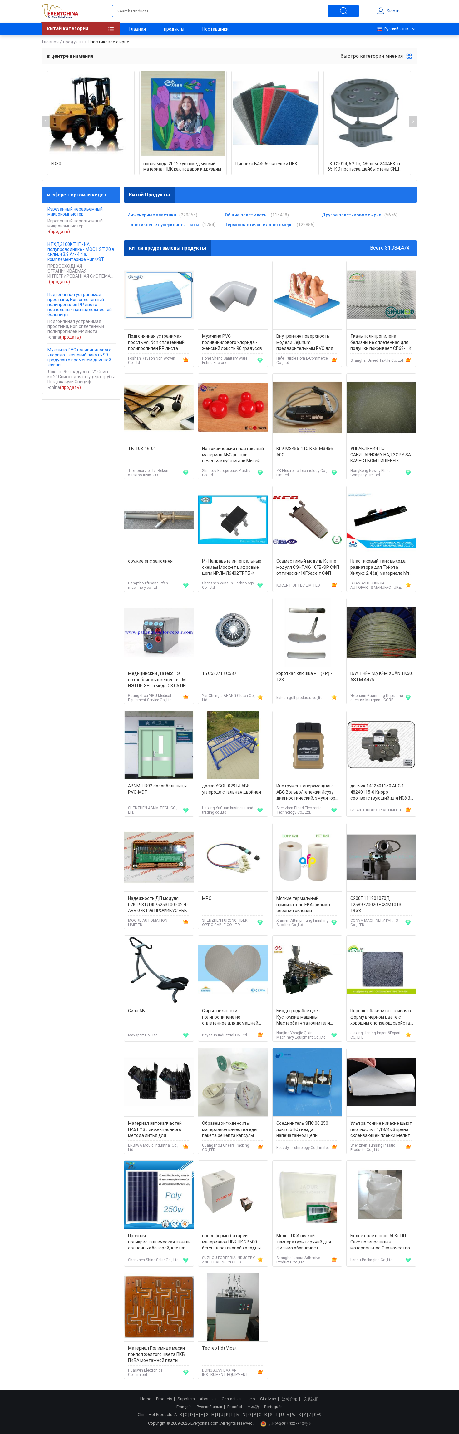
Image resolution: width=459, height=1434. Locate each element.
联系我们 (311, 1399)
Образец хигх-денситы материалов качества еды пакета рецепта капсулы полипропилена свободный (230, 1130)
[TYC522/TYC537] (233, 632)
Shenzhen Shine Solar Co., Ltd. (154, 1260)
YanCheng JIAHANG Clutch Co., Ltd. (228, 697)
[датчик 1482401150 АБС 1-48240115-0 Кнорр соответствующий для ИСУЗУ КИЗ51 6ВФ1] (381, 745)
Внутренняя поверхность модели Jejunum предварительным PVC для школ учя (304, 343)
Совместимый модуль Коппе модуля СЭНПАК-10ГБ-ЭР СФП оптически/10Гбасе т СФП (307, 567)
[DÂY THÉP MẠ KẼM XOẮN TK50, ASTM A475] (381, 632)
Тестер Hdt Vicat (219, 1348)
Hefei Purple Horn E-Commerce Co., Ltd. (302, 360)
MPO (207, 898)
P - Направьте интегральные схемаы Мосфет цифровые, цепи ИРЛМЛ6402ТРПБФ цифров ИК (231, 567)
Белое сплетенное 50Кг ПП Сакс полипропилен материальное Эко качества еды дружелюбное (380, 1242)
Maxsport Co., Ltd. (143, 1035)
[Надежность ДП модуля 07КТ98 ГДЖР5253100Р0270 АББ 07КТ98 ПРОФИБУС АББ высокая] (159, 857)
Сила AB (136, 1010)
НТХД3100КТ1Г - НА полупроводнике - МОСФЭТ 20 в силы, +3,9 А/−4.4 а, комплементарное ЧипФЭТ (80, 252)
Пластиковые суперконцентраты (163, 224)
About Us (208, 1399)
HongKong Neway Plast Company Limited (370, 473)
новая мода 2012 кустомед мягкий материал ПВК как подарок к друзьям (182, 166)
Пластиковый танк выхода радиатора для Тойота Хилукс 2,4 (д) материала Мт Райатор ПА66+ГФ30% (380, 567)
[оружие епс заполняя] (159, 520)
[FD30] (90, 113)
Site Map (268, 1399)
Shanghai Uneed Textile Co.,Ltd (376, 360)
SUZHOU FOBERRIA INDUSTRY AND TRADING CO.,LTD (228, 1260)
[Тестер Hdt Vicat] (233, 1307)
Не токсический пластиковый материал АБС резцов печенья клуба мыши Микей (233, 454)
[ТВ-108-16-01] (159, 408)
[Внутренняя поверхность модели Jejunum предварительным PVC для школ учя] (307, 295)
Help (251, 1399)
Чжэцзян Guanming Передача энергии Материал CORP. (376, 697)
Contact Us (232, 1399)
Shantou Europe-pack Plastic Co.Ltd (226, 473)
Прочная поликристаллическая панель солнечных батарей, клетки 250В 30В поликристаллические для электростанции (159, 1242)
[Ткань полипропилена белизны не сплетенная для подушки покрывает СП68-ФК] (381, 295)
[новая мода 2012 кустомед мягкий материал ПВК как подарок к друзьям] (183, 113)
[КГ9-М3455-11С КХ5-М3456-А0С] (307, 408)
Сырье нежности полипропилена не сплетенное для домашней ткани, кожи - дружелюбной (230, 1017)
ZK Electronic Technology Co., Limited (301, 473)
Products (164, 1399)
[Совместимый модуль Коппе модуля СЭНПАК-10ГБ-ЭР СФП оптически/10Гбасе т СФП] (307, 520)
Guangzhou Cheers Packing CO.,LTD (225, 1147)
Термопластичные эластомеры (259, 224)
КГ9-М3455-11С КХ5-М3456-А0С (305, 451)
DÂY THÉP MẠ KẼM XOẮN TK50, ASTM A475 (381, 676)
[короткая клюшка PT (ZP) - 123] (307, 632)
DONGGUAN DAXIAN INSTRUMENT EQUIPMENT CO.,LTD (225, 1372)
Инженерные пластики (151, 214)
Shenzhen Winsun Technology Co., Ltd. (228, 585)
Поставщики (215, 29)
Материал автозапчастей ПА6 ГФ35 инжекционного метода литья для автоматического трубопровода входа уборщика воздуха (155, 1130)
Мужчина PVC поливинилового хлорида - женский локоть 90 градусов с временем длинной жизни (79, 357)
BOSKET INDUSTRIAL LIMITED (376, 810)
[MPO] (233, 857)
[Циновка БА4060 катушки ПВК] (275, 113)
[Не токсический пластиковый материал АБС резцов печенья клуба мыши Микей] (233, 408)
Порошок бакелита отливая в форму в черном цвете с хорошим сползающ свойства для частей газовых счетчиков (381, 1017)
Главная (137, 29)
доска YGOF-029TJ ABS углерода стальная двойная (231, 789)
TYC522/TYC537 (219, 673)
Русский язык (396, 29)
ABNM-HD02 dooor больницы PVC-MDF (157, 789)
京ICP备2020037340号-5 (289, 1423)
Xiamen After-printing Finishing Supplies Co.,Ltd (302, 922)
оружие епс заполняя (150, 560)
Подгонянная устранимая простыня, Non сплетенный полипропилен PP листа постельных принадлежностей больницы (79, 304)
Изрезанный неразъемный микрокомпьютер (75, 211)
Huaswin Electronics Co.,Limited (145, 1372)
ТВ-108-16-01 (142, 448)
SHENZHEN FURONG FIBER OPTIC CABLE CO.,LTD (225, 922)
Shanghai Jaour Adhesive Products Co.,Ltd (298, 1260)
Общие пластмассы (246, 214)
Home (145, 1399)
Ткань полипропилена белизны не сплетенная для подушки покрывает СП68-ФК (381, 342)
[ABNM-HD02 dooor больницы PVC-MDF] (159, 745)
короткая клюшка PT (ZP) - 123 (304, 676)
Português (273, 1407)
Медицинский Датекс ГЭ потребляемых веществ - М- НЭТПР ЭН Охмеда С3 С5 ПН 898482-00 (157, 680)
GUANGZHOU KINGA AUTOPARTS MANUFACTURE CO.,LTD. (375, 585)
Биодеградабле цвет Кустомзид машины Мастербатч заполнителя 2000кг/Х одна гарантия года (306, 1017)
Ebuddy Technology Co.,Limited (303, 1147)
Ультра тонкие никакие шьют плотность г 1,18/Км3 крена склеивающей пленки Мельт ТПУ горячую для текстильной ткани (381, 1130)
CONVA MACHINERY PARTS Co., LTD (374, 922)
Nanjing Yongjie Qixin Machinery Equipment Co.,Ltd (301, 1035)
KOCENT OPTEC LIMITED (298, 585)
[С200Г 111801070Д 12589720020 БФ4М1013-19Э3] (381, 857)
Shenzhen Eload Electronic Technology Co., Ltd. (298, 810)
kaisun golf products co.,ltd (299, 698)
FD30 (56, 163)
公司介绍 (289, 1399)
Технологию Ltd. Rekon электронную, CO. (148, 473)
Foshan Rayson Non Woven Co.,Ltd (151, 360)
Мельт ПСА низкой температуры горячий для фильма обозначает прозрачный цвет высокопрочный (303, 1242)
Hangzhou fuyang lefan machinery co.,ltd (148, 585)
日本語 (253, 1407)
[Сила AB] (159, 970)
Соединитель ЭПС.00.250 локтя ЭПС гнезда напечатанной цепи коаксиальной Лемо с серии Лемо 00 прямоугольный (305, 1130)
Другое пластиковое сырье (351, 214)
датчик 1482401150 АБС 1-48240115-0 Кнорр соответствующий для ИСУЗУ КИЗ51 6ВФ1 (381, 792)
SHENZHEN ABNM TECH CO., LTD (152, 810)
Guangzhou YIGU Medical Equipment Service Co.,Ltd (150, 697)
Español (234, 1407)
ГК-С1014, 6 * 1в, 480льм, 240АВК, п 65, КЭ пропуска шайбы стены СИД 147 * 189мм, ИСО (364, 166)
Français (184, 1407)
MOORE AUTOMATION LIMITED (147, 922)
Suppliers (186, 1399)
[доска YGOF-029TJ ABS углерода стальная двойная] (233, 745)
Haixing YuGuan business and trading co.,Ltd (227, 810)
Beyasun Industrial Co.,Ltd (224, 1035)
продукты (174, 29)
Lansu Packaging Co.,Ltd (371, 1260)
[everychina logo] (60, 11)
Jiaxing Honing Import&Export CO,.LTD (375, 1035)
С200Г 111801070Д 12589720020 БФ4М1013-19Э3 (376, 904)
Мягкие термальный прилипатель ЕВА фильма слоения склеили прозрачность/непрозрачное (307, 905)
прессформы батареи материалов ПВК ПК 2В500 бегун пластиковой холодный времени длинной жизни (232, 1242)
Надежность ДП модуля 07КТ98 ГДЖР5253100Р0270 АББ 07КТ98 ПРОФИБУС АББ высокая (158, 905)
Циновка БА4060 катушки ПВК (266, 163)
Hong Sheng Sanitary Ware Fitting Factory (224, 360)
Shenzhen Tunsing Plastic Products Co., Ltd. (372, 1147)
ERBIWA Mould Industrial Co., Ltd (153, 1147)
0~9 (317, 1414)
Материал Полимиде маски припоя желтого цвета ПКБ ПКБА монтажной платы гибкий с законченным (156, 1355)
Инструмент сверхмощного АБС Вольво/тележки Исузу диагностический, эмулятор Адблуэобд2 (305, 792)
